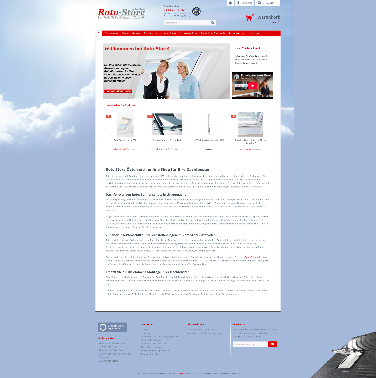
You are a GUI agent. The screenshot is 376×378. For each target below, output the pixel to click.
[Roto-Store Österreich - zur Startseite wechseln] (121, 16)
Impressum (146, 333)
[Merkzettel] (230, 3)
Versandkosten (182, 373)
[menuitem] (230, 3)
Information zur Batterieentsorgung (204, 333)
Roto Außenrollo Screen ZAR (167, 140)
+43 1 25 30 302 (174, 10)
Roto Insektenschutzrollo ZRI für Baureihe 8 (251, 141)
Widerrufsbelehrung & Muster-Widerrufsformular (155, 352)
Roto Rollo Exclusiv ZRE (125, 140)
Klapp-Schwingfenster (255, 257)
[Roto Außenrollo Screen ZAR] (167, 124)
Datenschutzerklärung (151, 347)
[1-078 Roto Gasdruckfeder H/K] (208, 124)
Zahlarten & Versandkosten (153, 343)
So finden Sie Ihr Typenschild (116, 327)
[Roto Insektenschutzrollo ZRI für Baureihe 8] (250, 124)
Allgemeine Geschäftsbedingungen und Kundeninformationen (159, 338)
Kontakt (144, 329)
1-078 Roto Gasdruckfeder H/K (209, 140)
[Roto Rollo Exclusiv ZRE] (125, 124)
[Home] (98, 33)
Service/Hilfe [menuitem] (268, 3)
